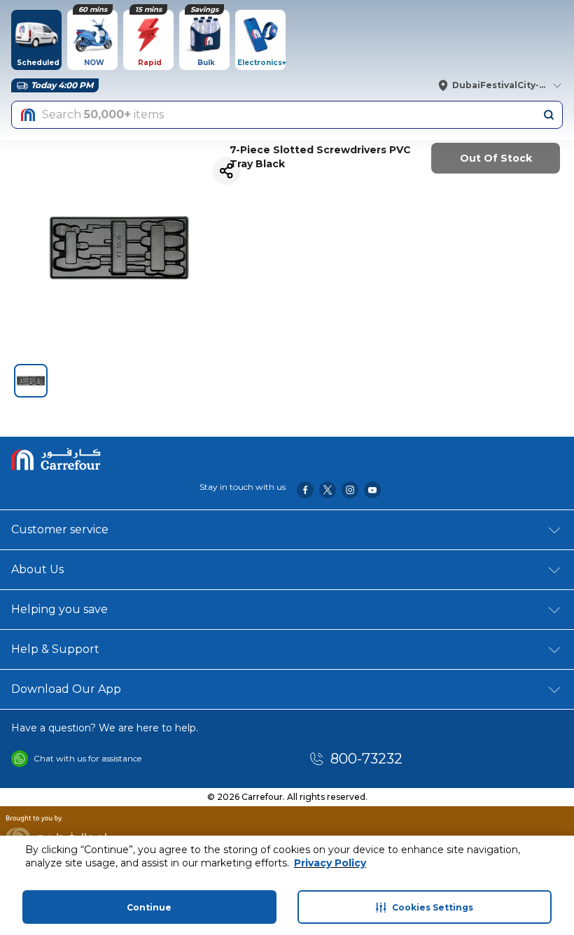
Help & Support (55, 649)
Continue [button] (149, 907)
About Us (37, 569)
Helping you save (59, 609)
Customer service (59, 529)
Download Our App (66, 689)
